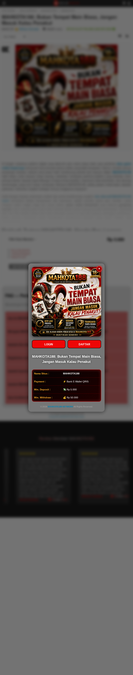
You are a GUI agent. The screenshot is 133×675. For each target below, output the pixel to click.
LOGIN (48, 344)
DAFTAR (84, 344)
